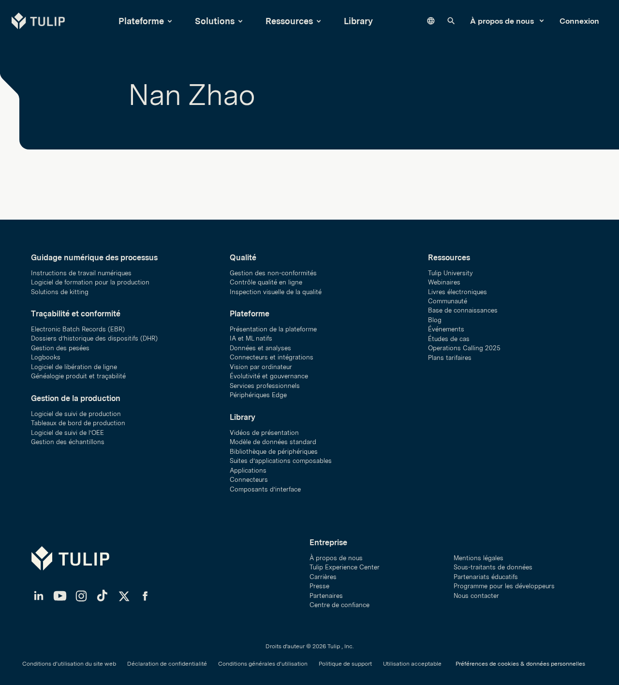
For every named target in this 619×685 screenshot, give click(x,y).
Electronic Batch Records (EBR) (78, 329)
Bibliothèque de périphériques (274, 451)
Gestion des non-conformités (273, 273)
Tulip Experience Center (345, 567)
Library (358, 21)
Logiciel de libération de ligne (74, 367)
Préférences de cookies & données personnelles (520, 663)
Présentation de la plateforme (273, 329)
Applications (248, 470)
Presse (319, 586)
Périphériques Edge (258, 395)
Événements (446, 329)
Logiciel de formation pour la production (90, 282)
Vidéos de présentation (264, 432)
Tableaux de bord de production (78, 423)
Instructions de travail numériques (81, 273)
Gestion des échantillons (67, 442)
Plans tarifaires (450, 357)
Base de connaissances (463, 310)
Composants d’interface (265, 489)
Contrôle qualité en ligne (266, 282)
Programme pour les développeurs (504, 586)
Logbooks (45, 357)
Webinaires (444, 282)
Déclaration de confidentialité (167, 663)
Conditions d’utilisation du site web (69, 663)
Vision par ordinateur (261, 367)
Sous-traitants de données (493, 567)
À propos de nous (503, 21)
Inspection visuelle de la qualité (276, 292)
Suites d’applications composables (281, 460)
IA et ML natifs (251, 338)
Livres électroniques (457, 292)
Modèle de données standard (273, 442)
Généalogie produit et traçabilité (78, 376)
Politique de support (345, 663)
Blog (435, 320)
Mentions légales (478, 558)
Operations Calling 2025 (464, 348)
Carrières (323, 577)
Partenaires (326, 595)
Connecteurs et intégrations (271, 357)
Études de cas (449, 338)
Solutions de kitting (59, 292)
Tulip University (450, 273)
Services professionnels (265, 385)
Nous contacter (476, 595)
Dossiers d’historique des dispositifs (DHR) (94, 338)
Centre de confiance (339, 605)
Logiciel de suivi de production (76, 413)
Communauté (447, 301)
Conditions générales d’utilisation (263, 663)
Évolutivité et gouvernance (269, 376)
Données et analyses (260, 348)
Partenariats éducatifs (486, 577)
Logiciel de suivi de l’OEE (67, 432)
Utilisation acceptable (412, 663)
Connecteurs (249, 479)
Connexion (579, 21)
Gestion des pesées (60, 348)
